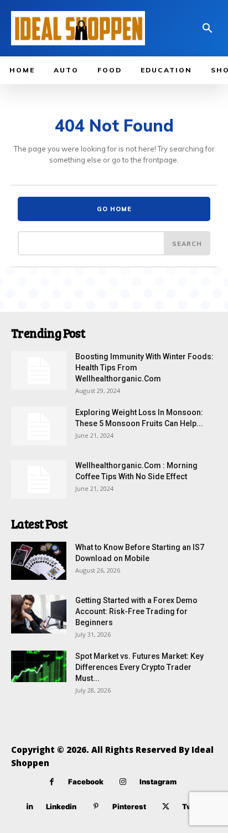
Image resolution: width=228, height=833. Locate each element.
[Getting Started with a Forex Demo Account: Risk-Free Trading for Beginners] (38, 614)
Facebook (85, 781)
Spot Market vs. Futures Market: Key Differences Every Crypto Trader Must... (139, 667)
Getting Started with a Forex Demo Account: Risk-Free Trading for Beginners (136, 611)
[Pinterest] (96, 806)
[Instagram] (123, 782)
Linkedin (61, 806)
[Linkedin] (29, 806)
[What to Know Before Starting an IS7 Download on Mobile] (38, 561)
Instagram (158, 781)
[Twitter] (165, 806)
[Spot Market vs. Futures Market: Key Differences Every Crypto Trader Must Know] (38, 666)
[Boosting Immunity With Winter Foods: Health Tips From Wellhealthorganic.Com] (38, 370)
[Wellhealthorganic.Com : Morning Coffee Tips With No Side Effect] (38, 479)
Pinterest (129, 806)
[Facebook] (51, 782)
